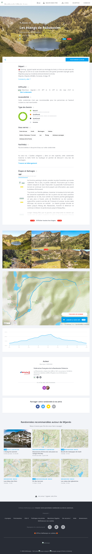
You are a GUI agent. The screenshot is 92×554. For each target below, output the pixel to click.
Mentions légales (54, 518)
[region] (46, 298)
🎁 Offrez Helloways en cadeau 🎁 (46, 533)
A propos (8, 518)
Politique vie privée (38, 518)
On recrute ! (66, 518)
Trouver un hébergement (27, 163)
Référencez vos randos (46, 521)
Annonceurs (83, 518)
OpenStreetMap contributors (82, 324)
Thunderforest (67, 324)
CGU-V (27, 518)
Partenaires (18, 518)
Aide (74, 518)
